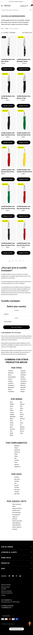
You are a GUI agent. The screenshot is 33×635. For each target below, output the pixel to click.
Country (16, 318)
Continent (16, 310)
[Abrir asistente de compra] (29, 624)
